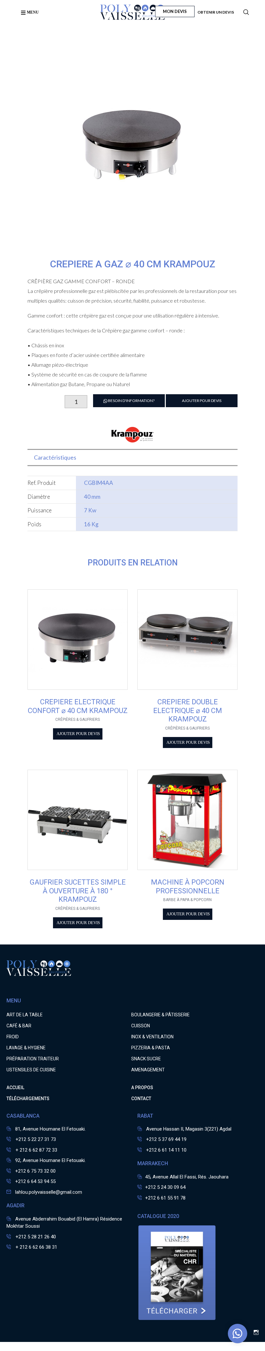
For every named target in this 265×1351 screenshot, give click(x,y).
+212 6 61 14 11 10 (166, 1150)
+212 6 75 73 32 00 (35, 1171)
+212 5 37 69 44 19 (166, 1139)
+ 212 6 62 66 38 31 (35, 1247)
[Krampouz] (132, 438)
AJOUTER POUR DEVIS (201, 400)
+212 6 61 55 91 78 (165, 1198)
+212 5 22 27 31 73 (35, 1139)
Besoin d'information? (130, 400)
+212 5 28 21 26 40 (35, 1237)
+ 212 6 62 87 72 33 (35, 1150)
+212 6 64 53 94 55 (35, 1181)
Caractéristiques (55, 457)
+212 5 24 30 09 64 (165, 1187)
